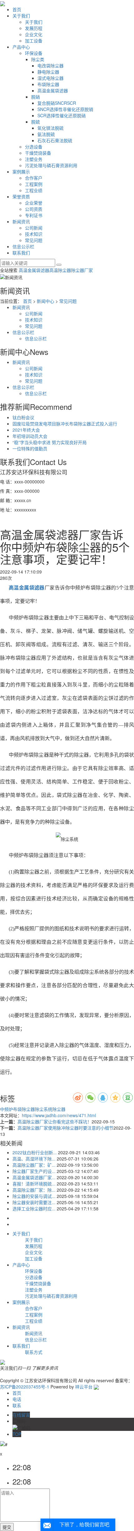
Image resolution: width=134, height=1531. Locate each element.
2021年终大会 (26, 430)
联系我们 (21, 253)
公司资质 (33, 209)
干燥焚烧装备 (38, 153)
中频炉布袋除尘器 (17, 1109)
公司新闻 (33, 228)
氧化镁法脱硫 (50, 128)
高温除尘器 (60, 270)
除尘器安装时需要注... (33, 1202)
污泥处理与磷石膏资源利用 (51, 165)
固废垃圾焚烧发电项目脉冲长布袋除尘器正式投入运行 (64, 423)
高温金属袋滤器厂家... (33, 1177)
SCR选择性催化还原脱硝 (61, 115)
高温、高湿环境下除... (33, 1159)
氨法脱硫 (46, 134)
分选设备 (33, 146)
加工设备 (33, 40)
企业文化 (33, 34)
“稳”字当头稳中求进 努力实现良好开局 (49, 442)
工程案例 (33, 184)
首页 (16, 9)
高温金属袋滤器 (52, 90)
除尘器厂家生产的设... (33, 1171)
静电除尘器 (48, 72)
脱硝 (35, 97)
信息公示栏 (23, 246)
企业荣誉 (33, 203)
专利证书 (33, 215)
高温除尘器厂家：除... (33, 1190)
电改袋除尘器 (50, 65)
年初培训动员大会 (29, 436)
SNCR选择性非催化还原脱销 (65, 109)
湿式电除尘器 (50, 78)
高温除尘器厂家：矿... (33, 1165)
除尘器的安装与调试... (33, 1196)
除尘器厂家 (82, 270)
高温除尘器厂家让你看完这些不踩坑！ (54, 1121)
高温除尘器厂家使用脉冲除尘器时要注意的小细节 (65, 1128)
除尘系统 (43, 1109)
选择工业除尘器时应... (33, 1208)
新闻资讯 (21, 221)
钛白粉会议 (23, 417)
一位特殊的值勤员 (29, 448)
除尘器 (58, 1109)
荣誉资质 (21, 196)
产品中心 (21, 47)
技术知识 (33, 234)
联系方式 (33, 1352)
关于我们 (21, 15)
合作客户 (33, 178)
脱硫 (35, 122)
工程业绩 (33, 190)
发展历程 (33, 28)
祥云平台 (84, 1386)
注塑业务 (33, 159)
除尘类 (37, 59)
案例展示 (21, 171)
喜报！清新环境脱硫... (33, 1183)
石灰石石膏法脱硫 (54, 140)
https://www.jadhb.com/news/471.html (59, 1115)
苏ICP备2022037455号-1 (24, 1386)
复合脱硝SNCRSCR (56, 103)
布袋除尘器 (48, 84)
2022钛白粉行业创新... (34, 1152)
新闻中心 (45, 301)
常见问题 (33, 240)
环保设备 (33, 53)
